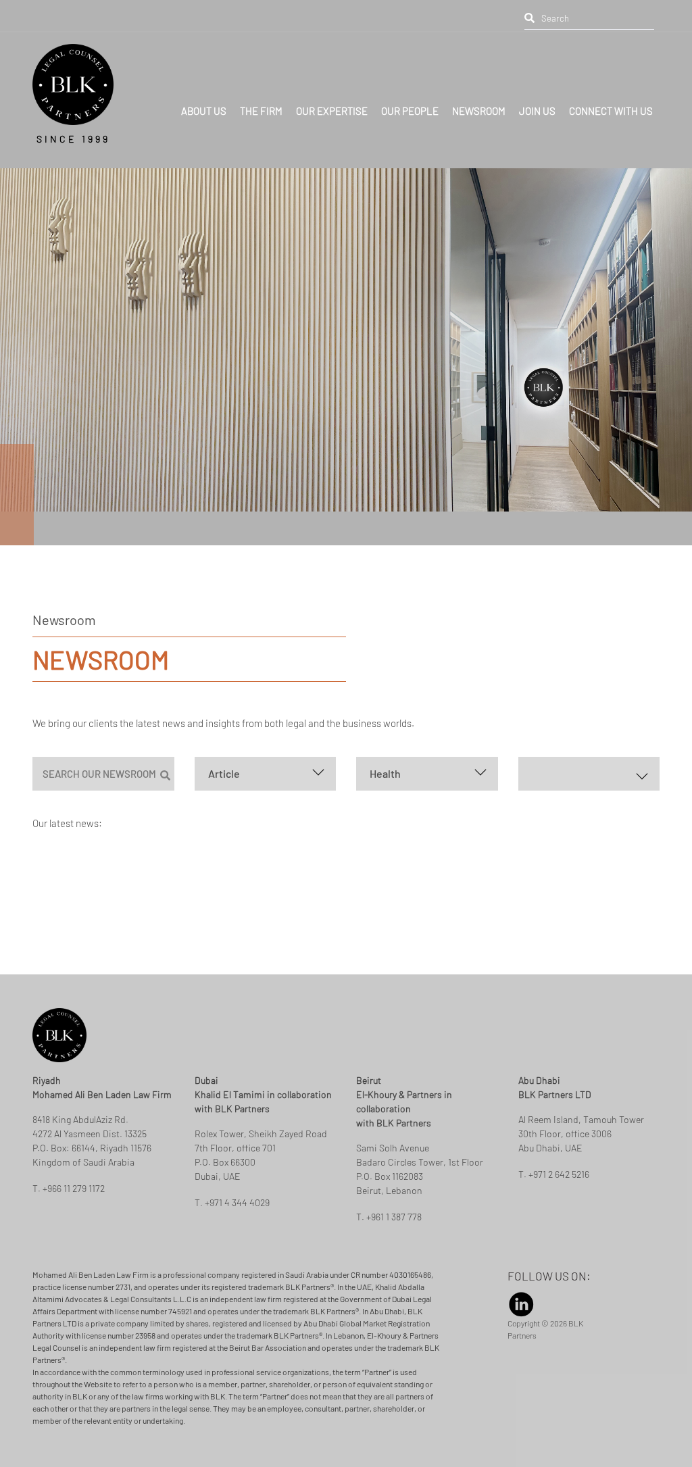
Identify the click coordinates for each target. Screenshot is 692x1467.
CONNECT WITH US (611, 92)
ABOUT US (203, 92)
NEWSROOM (478, 92)
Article (224, 773)
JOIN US (537, 92)
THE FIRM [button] (261, 92)
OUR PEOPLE (410, 92)
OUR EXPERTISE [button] (332, 92)
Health (385, 773)
